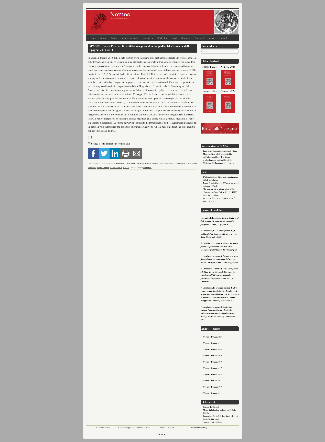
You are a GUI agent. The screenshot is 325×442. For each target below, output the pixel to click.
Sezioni (161, 38)
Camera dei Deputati (211, 406)
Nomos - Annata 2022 (212, 336)
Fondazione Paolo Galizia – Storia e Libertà (220, 416)
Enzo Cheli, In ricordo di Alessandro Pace (220, 150)
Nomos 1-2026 (209, 66)
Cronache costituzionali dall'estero (130, 163)
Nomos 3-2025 (228, 66)
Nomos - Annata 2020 (212, 349)
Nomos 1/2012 (116, 167)
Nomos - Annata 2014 (212, 386)
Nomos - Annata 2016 (212, 374)
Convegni (199, 38)
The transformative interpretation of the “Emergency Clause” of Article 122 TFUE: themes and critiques (220, 192)
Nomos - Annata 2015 (212, 380)
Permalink (147, 167)
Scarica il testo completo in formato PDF (110, 143)
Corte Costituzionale (211, 419)
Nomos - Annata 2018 (212, 361)
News (103, 38)
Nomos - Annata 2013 (212, 393)
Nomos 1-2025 (228, 90)
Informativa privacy (199, 427)
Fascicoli (146, 38)
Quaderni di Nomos (181, 38)
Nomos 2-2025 (209, 90)
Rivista (113, 38)
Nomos (148, 163)
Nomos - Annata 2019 (212, 355)
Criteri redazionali (129, 38)
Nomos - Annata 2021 (212, 343)
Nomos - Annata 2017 (212, 368)
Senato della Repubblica (212, 422)
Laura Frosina (103, 167)
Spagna (155, 163)
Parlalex (212, 38)
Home (93, 38)
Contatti (223, 38)
